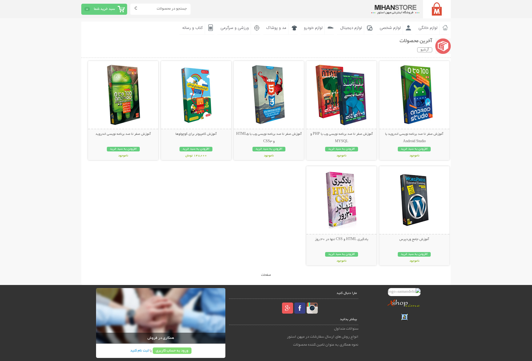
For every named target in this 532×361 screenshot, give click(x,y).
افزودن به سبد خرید (414, 149)
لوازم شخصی (390, 28)
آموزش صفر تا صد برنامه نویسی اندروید (123, 134)
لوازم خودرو (313, 28)
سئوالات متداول (346, 329)
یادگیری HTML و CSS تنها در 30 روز (341, 239)
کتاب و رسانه (192, 28)
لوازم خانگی (427, 28)
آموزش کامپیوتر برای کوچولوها (196, 134)
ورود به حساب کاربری (172, 351)
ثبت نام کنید (139, 351)
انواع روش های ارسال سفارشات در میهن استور (322, 337)
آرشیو (425, 50)
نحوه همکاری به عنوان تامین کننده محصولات (325, 345)
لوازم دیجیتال (351, 28)
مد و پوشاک (276, 28)
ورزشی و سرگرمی (234, 28)
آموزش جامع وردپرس (414, 239)
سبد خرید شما (104, 9)
